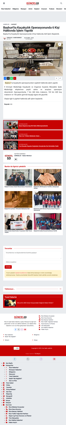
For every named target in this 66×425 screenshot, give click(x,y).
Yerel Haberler (13, 376)
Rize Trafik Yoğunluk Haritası (49, 322)
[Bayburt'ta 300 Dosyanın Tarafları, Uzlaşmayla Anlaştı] (47, 177)
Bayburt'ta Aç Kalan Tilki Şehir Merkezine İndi (17, 208)
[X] (18, 329)
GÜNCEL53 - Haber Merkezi (23, 155)
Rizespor (23, 9)
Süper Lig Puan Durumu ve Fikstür (20, 416)
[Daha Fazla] (14, 78)
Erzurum (44, 9)
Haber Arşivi (44, 329)
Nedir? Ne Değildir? (10, 336)
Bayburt (36, 9)
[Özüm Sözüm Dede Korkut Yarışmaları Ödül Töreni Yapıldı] (18, 221)
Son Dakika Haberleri (47, 327)
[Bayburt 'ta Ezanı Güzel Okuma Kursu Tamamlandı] (18, 177)
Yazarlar (9, 387)
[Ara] (61, 3)
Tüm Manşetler (45, 325)
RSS (17, 348)
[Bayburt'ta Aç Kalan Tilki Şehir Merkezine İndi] (18, 199)
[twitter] (27, 359)
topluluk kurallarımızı (21, 273)
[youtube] (54, 359)
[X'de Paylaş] (8, 78)
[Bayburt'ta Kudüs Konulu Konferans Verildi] (47, 221)
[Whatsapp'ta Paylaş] (11, 78)
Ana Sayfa (9, 363)
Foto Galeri (9, 383)
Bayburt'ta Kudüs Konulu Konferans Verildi (45, 231)
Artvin (30, 9)
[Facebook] (15, 329)
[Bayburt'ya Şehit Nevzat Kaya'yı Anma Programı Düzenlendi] (47, 199)
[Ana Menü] (4, 3)
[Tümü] (60, 289)
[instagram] (41, 359)
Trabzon (51, 9)
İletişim (7, 340)
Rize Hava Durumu (46, 318)
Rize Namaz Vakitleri (47, 320)
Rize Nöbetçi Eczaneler (47, 316)
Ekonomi (59, 9)
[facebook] (14, 359)
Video (8, 385)
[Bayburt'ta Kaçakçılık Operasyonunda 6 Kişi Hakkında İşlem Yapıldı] (33, 58)
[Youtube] (25, 329)
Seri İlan (9, 392)
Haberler (6, 24)
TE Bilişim (37, 353)
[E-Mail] (15, 159)
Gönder (8, 267)
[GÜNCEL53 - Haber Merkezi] (9, 157)
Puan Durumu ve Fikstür (48, 324)
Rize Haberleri (6, 9)
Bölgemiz (16, 9)
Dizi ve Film (13, 381)
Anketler (9, 398)
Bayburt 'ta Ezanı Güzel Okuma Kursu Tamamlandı (18, 186)
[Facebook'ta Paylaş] (5, 78)
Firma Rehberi (10, 389)
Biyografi (9, 396)
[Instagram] (21, 329)
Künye (35, 340)
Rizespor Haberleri (15, 370)
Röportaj (9, 394)
